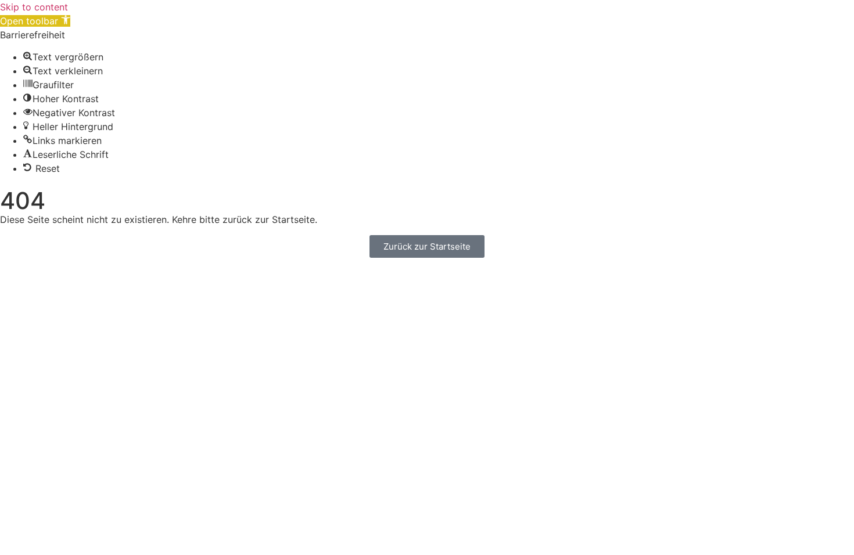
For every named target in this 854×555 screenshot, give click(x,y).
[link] (35, 21)
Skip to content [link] (34, 7)
